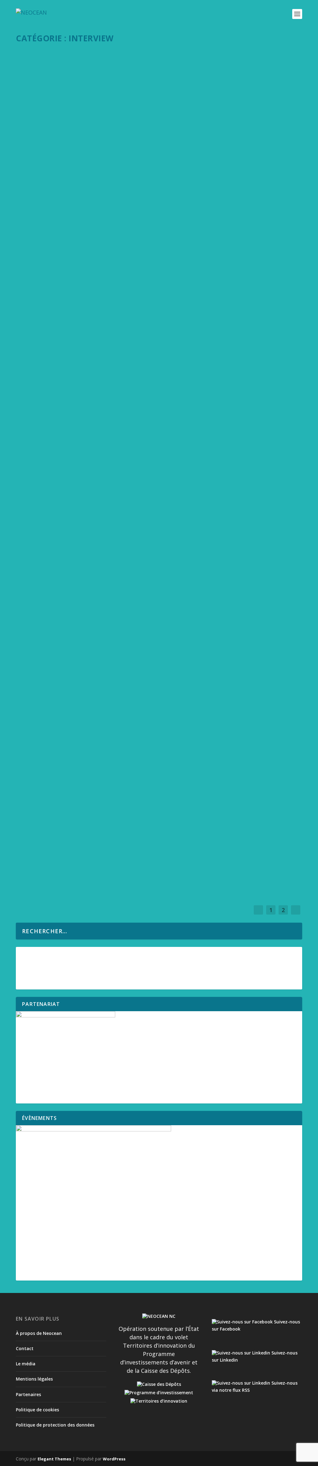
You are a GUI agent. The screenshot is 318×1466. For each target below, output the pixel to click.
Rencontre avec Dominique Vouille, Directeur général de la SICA (115, 220)
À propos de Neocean (39, 1333)
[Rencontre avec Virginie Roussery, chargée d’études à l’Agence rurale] (159, 275)
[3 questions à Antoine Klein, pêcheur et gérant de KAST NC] (159, 838)
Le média (25, 1364)
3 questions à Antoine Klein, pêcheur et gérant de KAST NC (106, 851)
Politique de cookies (37, 1410)
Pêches (71, 79)
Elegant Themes (54, 1459)
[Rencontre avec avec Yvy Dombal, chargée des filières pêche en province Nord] (141, 621)
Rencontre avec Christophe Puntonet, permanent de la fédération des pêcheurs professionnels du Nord (139, 780)
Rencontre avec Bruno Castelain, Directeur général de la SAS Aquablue (126, 424)
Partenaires (28, 1394)
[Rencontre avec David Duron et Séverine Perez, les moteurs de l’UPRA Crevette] (159, 343)
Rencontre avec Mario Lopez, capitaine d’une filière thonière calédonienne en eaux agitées (154, 69)
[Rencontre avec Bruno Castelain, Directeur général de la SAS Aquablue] (159, 411)
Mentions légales (34, 1379)
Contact (25, 1348)
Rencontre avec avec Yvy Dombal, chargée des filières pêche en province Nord (134, 635)
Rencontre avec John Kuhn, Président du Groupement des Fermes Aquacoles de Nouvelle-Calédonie (150, 496)
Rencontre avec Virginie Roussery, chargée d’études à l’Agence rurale (122, 288)
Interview (55, 79)
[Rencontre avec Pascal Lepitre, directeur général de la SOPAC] (159, 553)
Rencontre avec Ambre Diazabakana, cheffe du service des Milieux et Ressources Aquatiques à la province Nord (157, 706)
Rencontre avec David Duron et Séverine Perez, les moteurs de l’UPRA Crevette (134, 356)
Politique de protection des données (55, 1425)
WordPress (114, 1459)
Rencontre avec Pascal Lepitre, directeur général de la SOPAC (112, 567)
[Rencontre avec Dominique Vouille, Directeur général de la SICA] (159, 207)
